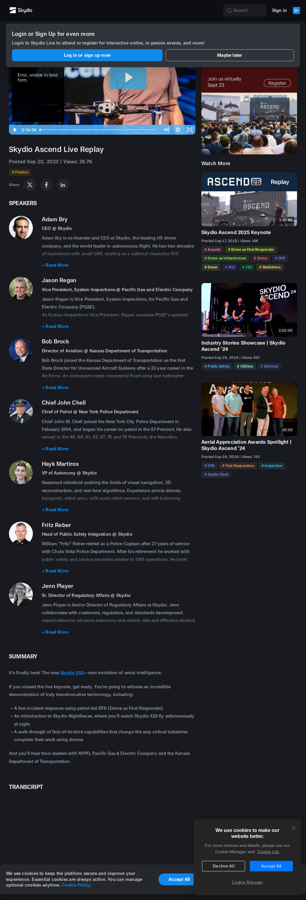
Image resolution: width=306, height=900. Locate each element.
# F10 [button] (247, 267)
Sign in (279, 10)
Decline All (224, 866)
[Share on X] (30, 185)
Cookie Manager (247, 882)
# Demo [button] (211, 267)
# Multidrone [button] (270, 267)
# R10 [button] (230, 267)
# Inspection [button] (272, 466)
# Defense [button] (269, 366)
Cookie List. (269, 851)
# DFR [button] (280, 258)
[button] (229, 10)
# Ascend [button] (212, 249)
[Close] (293, 828)
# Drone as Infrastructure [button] (225, 258)
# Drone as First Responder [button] (251, 249)
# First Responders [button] (238, 466)
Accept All (271, 866)
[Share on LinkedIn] (63, 185)
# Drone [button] (260, 258)
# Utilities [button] (245, 366)
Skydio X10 (71, 672)
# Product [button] (20, 172)
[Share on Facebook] (46, 185)
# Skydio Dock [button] (216, 474)
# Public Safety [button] (217, 366)
